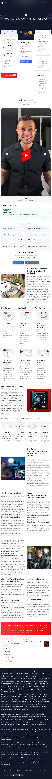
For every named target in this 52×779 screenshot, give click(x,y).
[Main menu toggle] (49, 2)
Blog (4, 770)
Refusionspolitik (40, 770)
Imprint (10, 770)
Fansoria (7, 3)
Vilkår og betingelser (29, 770)
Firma (48, 770)
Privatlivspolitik (18, 770)
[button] (30, 32)
